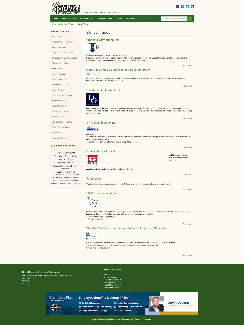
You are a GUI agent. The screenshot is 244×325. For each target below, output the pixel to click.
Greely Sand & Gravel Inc (103, 151)
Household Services (60, 105)
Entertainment (57, 68)
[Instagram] (182, 6)
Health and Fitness (59, 100)
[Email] (192, 6)
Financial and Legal (59, 79)
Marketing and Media (60, 111)
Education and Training (61, 63)
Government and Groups (62, 95)
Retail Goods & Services (61, 127)
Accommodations (58, 36)
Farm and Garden (59, 74)
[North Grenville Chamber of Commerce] (66, 7)
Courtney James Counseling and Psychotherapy (118, 69)
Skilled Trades (57, 132)
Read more (187, 65)
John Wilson (94, 178)
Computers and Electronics (62, 52)
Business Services (59, 47)
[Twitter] (187, 6)
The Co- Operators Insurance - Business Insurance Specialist (126, 228)
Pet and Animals (58, 116)
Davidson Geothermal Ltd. (103, 90)
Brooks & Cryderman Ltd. (102, 40)
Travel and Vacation (59, 138)
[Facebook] (177, 6)
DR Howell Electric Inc (100, 122)
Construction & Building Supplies (65, 57)
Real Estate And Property (62, 122)
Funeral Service (58, 90)
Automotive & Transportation (63, 41)
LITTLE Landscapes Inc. (102, 193)
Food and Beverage (60, 84)
